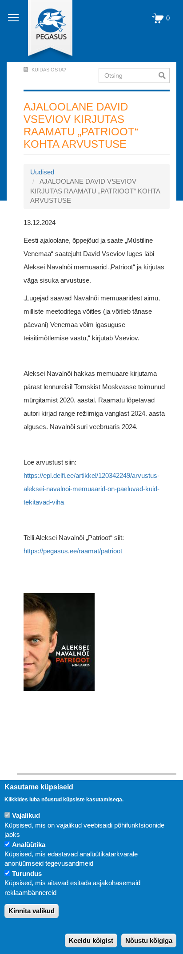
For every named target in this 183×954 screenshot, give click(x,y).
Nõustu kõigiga (148, 940)
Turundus (27, 873)
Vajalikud (26, 815)
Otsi (164, 75)
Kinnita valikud (31, 911)
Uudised (42, 172)
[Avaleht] (45, 31)
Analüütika (28, 844)
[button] (59, 641)
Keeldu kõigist (91, 940)
